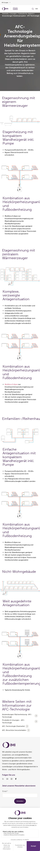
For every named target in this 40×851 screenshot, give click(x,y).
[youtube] (7, 779)
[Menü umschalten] (36, 8)
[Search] (33, 8)
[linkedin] (3, 779)
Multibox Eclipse (11, 384)
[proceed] (36, 715)
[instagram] (11, 779)
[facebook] (16, 779)
